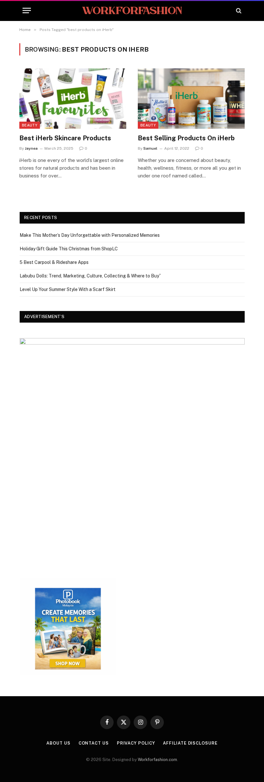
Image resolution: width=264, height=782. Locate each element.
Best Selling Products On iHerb (186, 138)
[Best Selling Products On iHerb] (191, 98)
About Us (58, 743)
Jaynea (31, 148)
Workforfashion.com (157, 759)
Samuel (150, 148)
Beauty (29, 125)
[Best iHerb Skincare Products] (72, 98)
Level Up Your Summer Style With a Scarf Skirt (68, 289)
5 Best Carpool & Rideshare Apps (54, 262)
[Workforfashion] (132, 10)
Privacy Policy (136, 743)
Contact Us (94, 743)
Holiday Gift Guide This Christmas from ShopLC (69, 248)
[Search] (238, 10)
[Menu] (27, 10)
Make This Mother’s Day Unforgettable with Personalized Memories (90, 235)
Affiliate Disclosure (190, 743)
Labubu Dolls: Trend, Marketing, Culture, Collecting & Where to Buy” (90, 275)
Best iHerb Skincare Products (65, 138)
